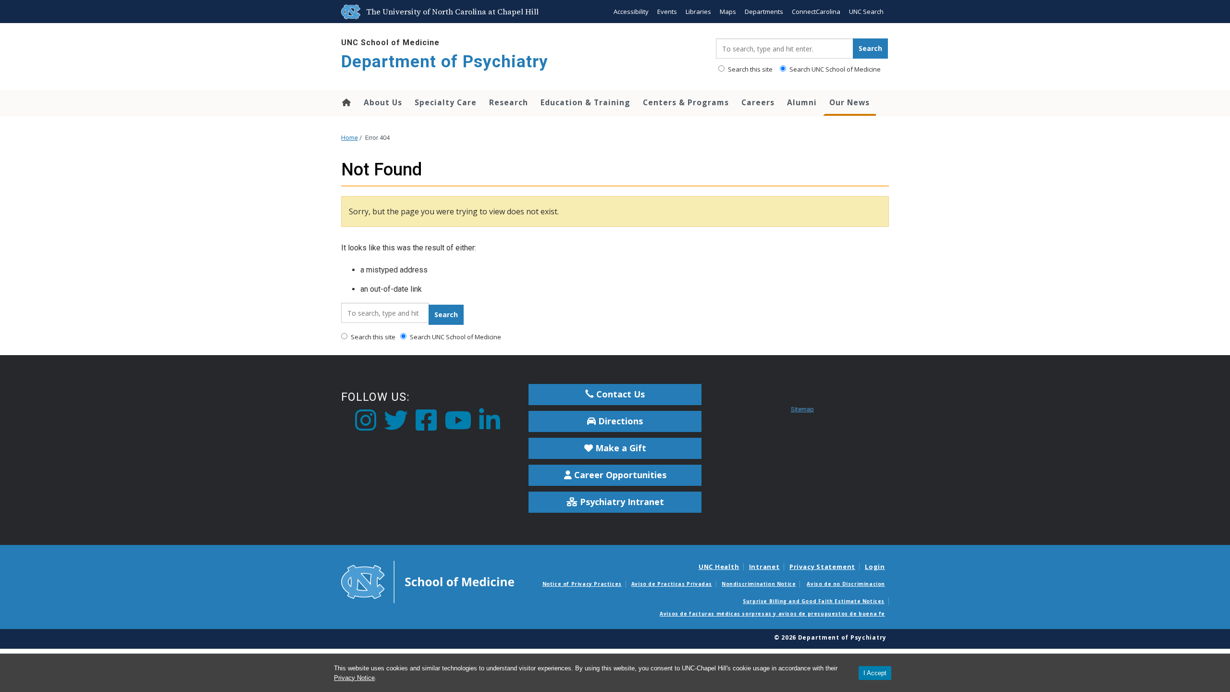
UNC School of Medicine (390, 42)
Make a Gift (619, 448)
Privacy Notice (354, 677)
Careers (758, 102)
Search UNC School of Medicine (834, 69)
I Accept (874, 673)
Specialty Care (446, 102)
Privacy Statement (822, 566)
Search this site (749, 69)
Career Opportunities (619, 475)
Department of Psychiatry (444, 62)
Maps (728, 11)
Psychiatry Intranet (621, 501)
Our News (849, 102)
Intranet (764, 566)
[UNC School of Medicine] (427, 581)
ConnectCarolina (816, 11)
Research (508, 102)
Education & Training (585, 102)
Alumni (802, 102)
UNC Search (866, 11)
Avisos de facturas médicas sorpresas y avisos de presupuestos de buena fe (772, 613)
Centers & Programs (686, 102)
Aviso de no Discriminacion (846, 584)
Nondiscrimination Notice (759, 584)
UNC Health (719, 566)
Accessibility (631, 11)
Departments (764, 11)
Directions (619, 421)
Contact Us (619, 394)
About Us (383, 102)
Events (667, 11)
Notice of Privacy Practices (582, 584)
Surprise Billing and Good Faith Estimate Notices (814, 601)
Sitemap (802, 409)
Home (345, 102)
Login (875, 566)
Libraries (698, 11)
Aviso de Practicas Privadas (671, 584)
